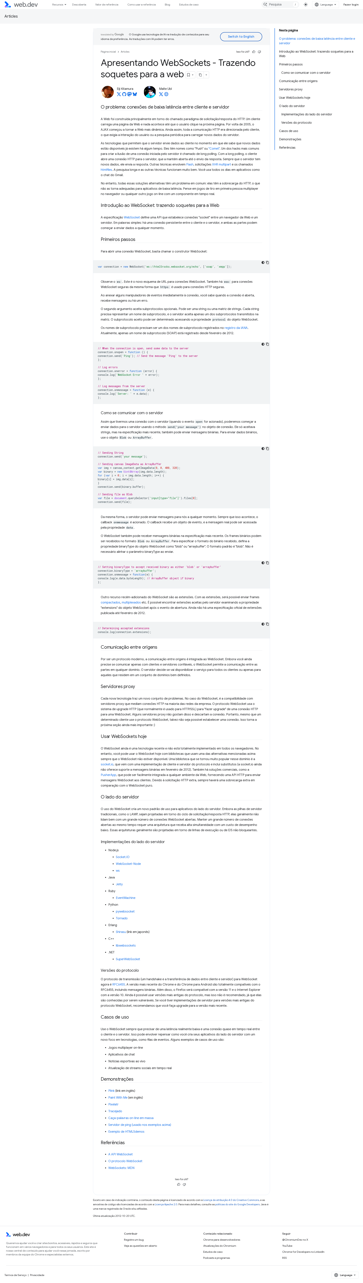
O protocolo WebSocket (125, 1161)
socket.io (107, 764)
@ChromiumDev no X (295, 1239)
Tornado (122, 918)
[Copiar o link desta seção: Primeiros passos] (138, 240)
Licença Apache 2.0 (166, 1204)
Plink (111, 1091)
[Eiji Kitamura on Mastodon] (129, 95)
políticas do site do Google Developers (237, 1204)
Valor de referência (106, 4)
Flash (189, 164)
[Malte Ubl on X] (161, 95)
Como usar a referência (141, 4)
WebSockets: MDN (121, 1168)
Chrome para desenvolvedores (221, 1239)
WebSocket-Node (128, 864)
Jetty (119, 884)
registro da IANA (236, 328)
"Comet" (214, 149)
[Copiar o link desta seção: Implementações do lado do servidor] (168, 842)
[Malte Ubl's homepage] (166, 95)
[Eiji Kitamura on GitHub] (124, 95)
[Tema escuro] (263, 262)
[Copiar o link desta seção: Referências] (128, 1143)
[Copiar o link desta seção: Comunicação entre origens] (160, 647)
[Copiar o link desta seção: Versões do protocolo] (142, 970)
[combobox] (280, 4)
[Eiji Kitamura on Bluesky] (135, 95)
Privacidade (37, 1275)
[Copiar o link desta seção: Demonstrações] (136, 1079)
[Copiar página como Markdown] (200, 75)
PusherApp (108, 775)
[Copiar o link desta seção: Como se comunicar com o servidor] (166, 413)
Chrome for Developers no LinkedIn (303, 1251)
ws (118, 871)
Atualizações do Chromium (219, 1245)
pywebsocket (125, 911)
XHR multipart (221, 164)
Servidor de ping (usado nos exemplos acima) (139, 1125)
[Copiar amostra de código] (267, 262)
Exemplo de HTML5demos (126, 1132)
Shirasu (121, 932)
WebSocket (132, 217)
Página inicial (108, 51)
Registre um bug (134, 1239)
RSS (284, 1258)
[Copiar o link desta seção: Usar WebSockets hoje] (150, 737)
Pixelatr (113, 1104)
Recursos (57, 4)
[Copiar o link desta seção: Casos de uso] (132, 1017)
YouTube (287, 1245)
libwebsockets (126, 945)
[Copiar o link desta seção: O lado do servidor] (142, 797)
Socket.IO (123, 857)
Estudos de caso (189, 4)
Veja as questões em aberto (140, 1245)
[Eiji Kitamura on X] (119, 95)
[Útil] (254, 52)
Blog (167, 4)
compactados (110, 602)
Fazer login (351, 4)
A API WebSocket (120, 1154)
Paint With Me (117, 1098)
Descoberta (79, 4)
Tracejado (115, 1111)
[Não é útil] (259, 52)
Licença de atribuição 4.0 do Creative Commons (231, 1200)
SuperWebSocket (128, 959)
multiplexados (131, 602)
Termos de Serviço (15, 1275)
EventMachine (125, 898)
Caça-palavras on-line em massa (131, 1118)
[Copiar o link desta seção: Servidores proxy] (138, 687)
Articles (11, 16)
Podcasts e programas (216, 1258)
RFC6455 (118, 984)
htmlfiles (106, 170)
